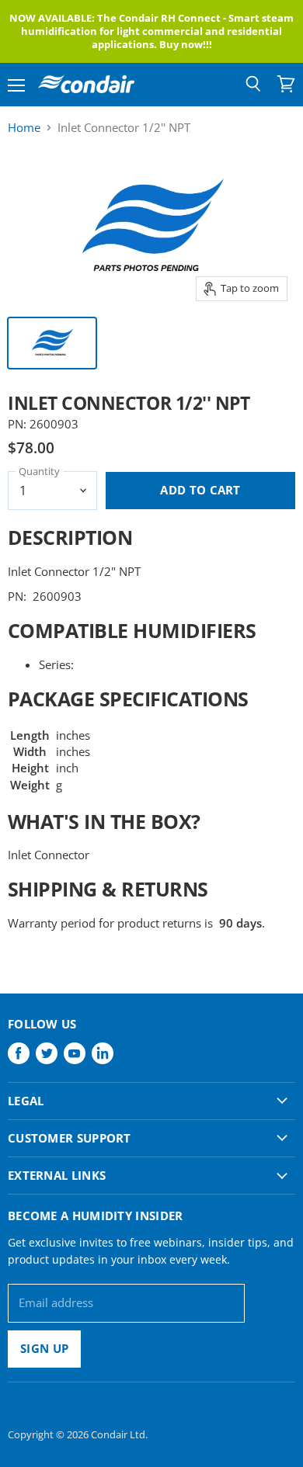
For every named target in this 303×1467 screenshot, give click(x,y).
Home (24, 127)
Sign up (44, 1348)
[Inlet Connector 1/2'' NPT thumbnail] (52, 343)
